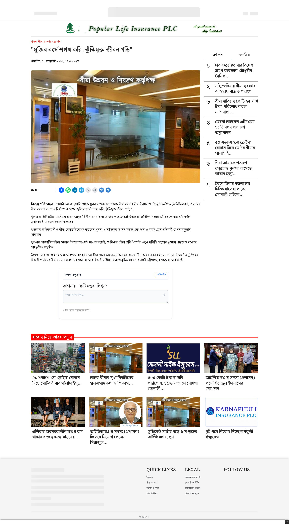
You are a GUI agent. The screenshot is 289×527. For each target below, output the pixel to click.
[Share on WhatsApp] (68, 190)
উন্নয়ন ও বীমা (153, 488)
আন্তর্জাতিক (152, 493)
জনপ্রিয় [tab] (244, 55)
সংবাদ (34, 190)
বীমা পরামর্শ (152, 483)
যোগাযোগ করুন (192, 488)
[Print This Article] (95, 190)
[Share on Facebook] (61, 190)
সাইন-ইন (161, 274)
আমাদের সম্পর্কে (193, 477)
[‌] (157, 9)
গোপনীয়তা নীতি (192, 483)
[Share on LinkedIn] (74, 190)
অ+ (101, 190)
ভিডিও (150, 477)
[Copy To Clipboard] (88, 190)
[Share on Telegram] (81, 190)
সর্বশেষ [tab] (218, 55)
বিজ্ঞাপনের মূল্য (192, 493)
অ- (108, 190)
